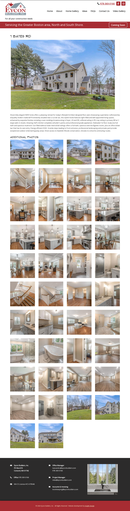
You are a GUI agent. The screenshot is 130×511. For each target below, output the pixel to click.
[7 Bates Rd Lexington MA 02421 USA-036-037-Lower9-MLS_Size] (107, 379)
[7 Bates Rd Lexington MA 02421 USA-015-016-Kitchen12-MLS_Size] (79, 237)
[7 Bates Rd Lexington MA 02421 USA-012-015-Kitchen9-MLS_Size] (107, 208)
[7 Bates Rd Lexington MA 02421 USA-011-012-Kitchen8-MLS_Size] (79, 208)
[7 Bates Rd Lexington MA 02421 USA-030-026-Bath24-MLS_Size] (50, 350)
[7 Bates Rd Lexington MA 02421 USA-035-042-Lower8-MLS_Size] (79, 379)
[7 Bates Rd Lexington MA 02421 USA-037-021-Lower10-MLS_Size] (22, 407)
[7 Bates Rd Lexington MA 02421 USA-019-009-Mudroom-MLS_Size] (79, 265)
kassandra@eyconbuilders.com (64, 468)
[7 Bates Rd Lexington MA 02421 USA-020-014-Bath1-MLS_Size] (107, 265)
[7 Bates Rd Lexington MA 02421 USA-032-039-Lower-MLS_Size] (107, 350)
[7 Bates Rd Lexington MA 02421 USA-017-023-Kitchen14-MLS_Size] (22, 265)
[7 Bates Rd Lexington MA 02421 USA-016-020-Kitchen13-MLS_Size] (107, 237)
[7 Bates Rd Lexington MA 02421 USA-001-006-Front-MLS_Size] (22, 152)
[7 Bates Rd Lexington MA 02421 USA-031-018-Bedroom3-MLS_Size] (79, 350)
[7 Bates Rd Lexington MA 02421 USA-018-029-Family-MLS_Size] (50, 265)
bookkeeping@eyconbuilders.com (65, 489)
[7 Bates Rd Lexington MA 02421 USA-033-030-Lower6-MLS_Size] (22, 379)
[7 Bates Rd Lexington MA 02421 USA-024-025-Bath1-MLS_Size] (107, 294)
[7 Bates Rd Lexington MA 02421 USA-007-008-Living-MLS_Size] (79, 180)
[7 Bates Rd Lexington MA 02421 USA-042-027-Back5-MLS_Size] (50, 435)
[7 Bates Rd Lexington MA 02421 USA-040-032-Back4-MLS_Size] (107, 407)
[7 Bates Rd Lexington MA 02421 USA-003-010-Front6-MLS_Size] (79, 152)
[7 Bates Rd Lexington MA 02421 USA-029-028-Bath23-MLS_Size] (22, 350)
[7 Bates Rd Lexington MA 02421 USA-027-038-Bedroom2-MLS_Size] (79, 322)
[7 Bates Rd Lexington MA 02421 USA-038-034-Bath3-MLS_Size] (50, 407)
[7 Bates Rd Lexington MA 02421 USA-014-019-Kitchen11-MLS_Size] (50, 237)
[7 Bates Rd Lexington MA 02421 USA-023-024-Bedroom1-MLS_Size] (79, 294)
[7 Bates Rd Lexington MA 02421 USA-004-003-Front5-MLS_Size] (107, 152)
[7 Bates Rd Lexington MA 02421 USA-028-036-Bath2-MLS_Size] (107, 322)
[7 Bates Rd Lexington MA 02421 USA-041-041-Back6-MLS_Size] (22, 435)
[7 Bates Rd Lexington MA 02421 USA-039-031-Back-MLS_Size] (79, 407)
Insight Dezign (89, 506)
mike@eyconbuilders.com (62, 480)
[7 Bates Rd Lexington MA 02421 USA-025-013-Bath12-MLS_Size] (22, 322)
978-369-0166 (107, 3)
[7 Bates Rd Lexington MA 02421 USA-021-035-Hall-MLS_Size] (22, 294)
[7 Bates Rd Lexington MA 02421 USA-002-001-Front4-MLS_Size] (50, 152)
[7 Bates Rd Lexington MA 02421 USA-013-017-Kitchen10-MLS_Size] (22, 237)
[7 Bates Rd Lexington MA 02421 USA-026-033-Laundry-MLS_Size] (50, 322)
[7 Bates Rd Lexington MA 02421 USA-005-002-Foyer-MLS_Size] (22, 180)
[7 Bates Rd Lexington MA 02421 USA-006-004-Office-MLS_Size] (50, 180)
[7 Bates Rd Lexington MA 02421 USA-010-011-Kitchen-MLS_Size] (50, 208)
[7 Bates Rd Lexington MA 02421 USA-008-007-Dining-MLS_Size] (107, 180)
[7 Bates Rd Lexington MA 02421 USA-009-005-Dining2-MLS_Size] (22, 208)
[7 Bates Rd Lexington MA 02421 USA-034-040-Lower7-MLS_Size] (50, 379)
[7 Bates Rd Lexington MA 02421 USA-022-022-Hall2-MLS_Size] (50, 294)
